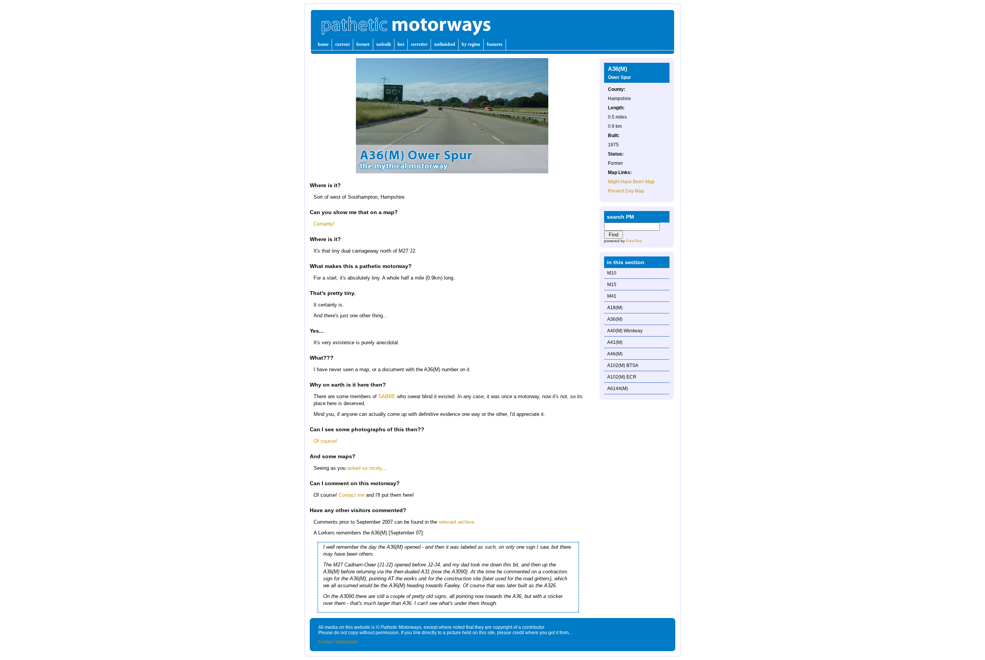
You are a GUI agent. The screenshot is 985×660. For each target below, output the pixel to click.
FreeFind (634, 241)
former (363, 44)
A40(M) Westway (625, 330)
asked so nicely (364, 468)
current (342, 44)
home (323, 44)
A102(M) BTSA (622, 365)
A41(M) (615, 342)
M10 (611, 273)
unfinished (444, 44)
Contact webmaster (338, 642)
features (495, 44)
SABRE (387, 396)
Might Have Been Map (631, 181)
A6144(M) (617, 388)
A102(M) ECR (621, 377)
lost (400, 44)
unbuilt (383, 44)
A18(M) (615, 307)
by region (471, 44)
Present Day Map (626, 191)
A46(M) (615, 354)
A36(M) (615, 319)
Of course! (325, 441)
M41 (611, 296)
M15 (611, 284)
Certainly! (324, 224)
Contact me (351, 495)
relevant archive (456, 522)
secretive (419, 44)
